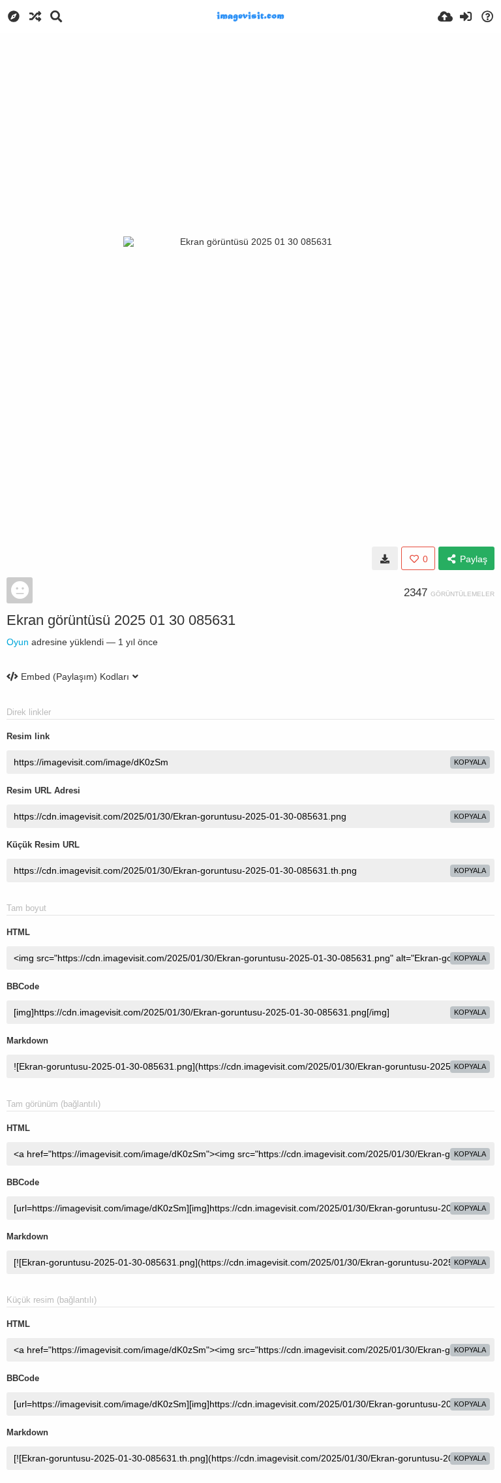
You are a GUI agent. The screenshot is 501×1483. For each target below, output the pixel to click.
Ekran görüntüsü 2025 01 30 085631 (121, 620)
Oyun (18, 642)
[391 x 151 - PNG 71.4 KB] (385, 558)
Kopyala (470, 762)
